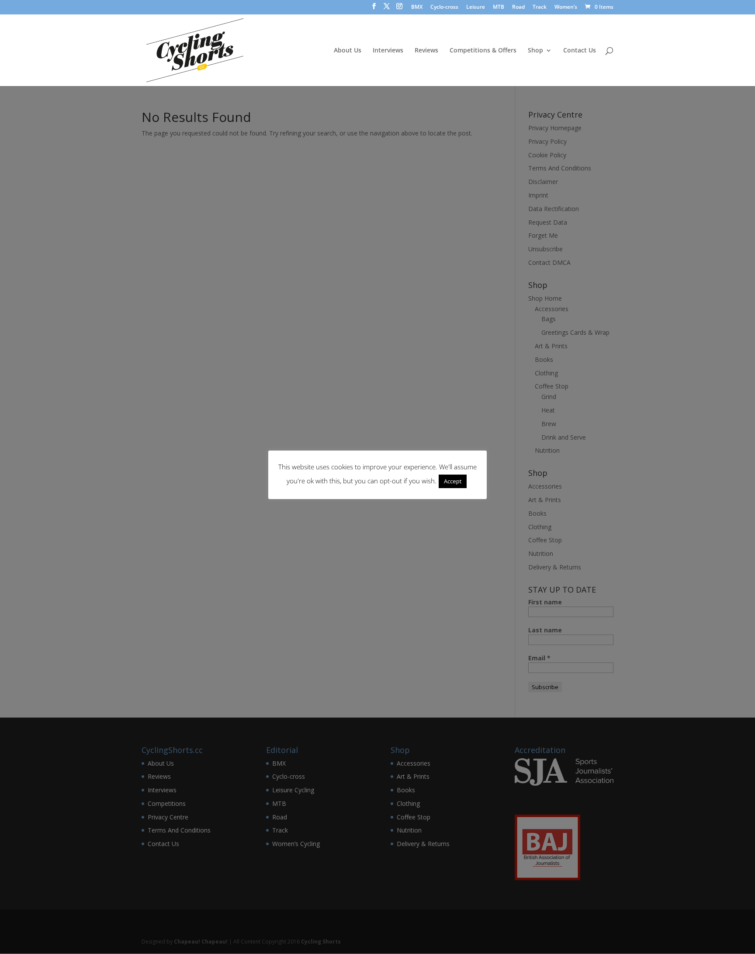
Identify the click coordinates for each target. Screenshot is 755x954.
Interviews (388, 50)
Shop (535, 50)
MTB (498, 7)
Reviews (426, 50)
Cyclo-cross (444, 7)
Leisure (475, 7)
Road (518, 7)
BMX (417, 7)
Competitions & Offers (483, 50)
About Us (347, 50)
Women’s (565, 7)
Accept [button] (452, 481)
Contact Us (579, 50)
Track (540, 7)
